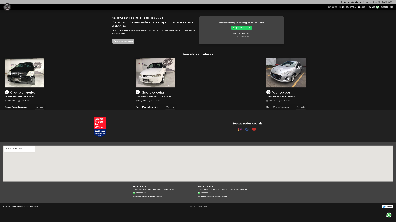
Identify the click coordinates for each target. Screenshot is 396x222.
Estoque (332, 7)
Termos (192, 206)
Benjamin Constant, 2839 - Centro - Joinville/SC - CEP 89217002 (224, 189)
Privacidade (202, 206)
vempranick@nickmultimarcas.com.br (149, 196)
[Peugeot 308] (286, 72)
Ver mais (39, 107)
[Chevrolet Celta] (155, 72)
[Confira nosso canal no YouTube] (254, 128)
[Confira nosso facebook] (247, 128)
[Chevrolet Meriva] (24, 72)
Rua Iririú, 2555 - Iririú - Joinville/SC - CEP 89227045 (154, 189)
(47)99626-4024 (386, 7)
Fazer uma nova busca (123, 41)
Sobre (372, 7)
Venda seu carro (347, 7)
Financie (362, 7)
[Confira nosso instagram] (240, 128)
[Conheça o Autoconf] (387, 206)
